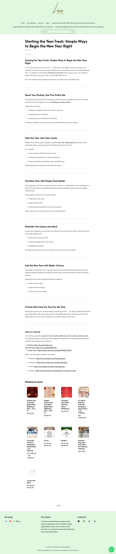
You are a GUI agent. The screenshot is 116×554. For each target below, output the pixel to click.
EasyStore (67, 547)
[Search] (72, 31)
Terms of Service (55, 550)
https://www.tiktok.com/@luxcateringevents (49, 366)
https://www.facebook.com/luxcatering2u (50, 358)
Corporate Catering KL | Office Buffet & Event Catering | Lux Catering (73, 23)
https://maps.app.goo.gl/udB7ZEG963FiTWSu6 (55, 350)
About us (41, 23)
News (47, 23)
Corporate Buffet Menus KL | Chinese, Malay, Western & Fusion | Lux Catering (79, 27)
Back (59, 505)
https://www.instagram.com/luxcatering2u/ (52, 362)
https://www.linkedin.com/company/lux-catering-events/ (56, 371)
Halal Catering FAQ (43, 550)
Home (23, 23)
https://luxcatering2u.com (43, 345)
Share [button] (29, 54)
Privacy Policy (74, 550)
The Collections (31, 23)
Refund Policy (65, 550)
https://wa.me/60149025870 (46, 348)
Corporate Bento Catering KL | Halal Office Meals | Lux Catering (33, 27)
